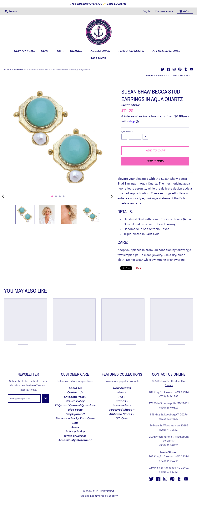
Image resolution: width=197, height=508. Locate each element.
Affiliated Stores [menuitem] (166, 51)
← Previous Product (156, 75)
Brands (120, 401)
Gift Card (122, 418)
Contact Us (75, 392)
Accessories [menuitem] (100, 51)
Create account (164, 11)
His (121, 397)
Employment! (75, 414)
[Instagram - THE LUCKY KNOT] (174, 69)
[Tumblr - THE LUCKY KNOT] (185, 69)
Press (75, 427)
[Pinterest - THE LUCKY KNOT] (180, 69)
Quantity (127, 131)
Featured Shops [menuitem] (131, 51)
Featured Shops (120, 409)
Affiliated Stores (120, 414)
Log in (146, 11)
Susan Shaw (130, 105)
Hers (120, 392)
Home (7, 69)
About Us (75, 388)
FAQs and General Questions (75, 405)
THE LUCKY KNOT (103, 491)
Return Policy (75, 401)
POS (81, 495)
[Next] (111, 196)
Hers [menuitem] (44, 51)
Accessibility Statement (75, 440)
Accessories (121, 405)
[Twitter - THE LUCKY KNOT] (162, 69)
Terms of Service (75, 436)
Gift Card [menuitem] (98, 58)
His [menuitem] (59, 51)
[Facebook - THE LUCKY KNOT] (168, 69)
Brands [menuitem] (76, 51)
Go (45, 398)
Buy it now (155, 161)
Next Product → (183, 75)
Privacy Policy (75, 431)
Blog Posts (75, 409)
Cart (186, 11)
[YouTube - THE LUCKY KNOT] (191, 69)
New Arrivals (122, 388)
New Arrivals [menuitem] (24, 51)
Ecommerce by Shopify (104, 495)
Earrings (20, 69)
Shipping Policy (75, 397)
